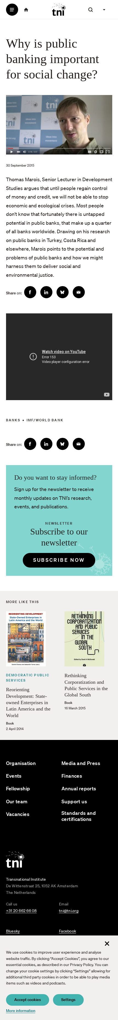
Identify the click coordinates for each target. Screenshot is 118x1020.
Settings (68, 999)
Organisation (21, 763)
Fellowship (18, 788)
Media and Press (80, 763)
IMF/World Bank (45, 420)
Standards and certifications (78, 816)
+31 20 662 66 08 (21, 910)
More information (20, 1010)
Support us (74, 801)
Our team (17, 801)
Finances (71, 776)
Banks (13, 420)
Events (14, 776)
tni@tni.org (68, 910)
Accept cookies (27, 999)
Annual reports (78, 788)
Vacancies (18, 814)
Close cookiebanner (107, 943)
